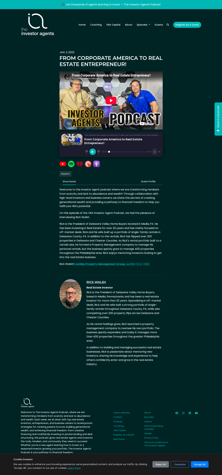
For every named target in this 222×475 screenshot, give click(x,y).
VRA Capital (113, 24)
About (128, 24)
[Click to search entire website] (168, 25)
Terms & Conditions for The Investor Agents (156, 444)
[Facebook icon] (176, 413)
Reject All (161, 464)
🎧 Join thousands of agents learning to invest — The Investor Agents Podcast (111, 4)
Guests (159, 24)
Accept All (199, 464)
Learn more (74, 468)
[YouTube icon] (196, 413)
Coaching (96, 24)
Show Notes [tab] (69, 181)
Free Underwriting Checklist (153, 427)
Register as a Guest (187, 24)
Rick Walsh (96, 282)
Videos (148, 421)
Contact (117, 417)
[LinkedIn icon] (189, 413)
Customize (180, 464)
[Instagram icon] (183, 413)
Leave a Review (121, 412)
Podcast (117, 421)
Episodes (142, 24)
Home (82, 24)
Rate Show (119, 439)
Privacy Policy (151, 437)
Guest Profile (148, 181)
